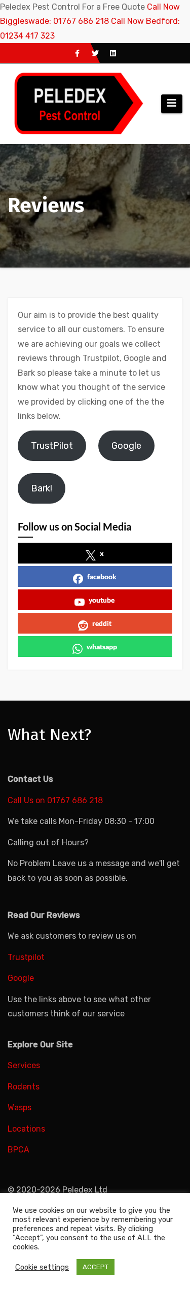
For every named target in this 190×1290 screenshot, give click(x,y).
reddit (101, 623)
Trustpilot (26, 957)
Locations (26, 1129)
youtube (102, 600)
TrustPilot (52, 445)
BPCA (18, 1149)
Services (24, 1065)
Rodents (24, 1086)
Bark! (41, 488)
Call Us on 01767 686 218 (55, 800)
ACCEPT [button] (95, 1267)
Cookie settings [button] (42, 1267)
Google (126, 445)
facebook (102, 576)
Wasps (19, 1107)
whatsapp (102, 646)
